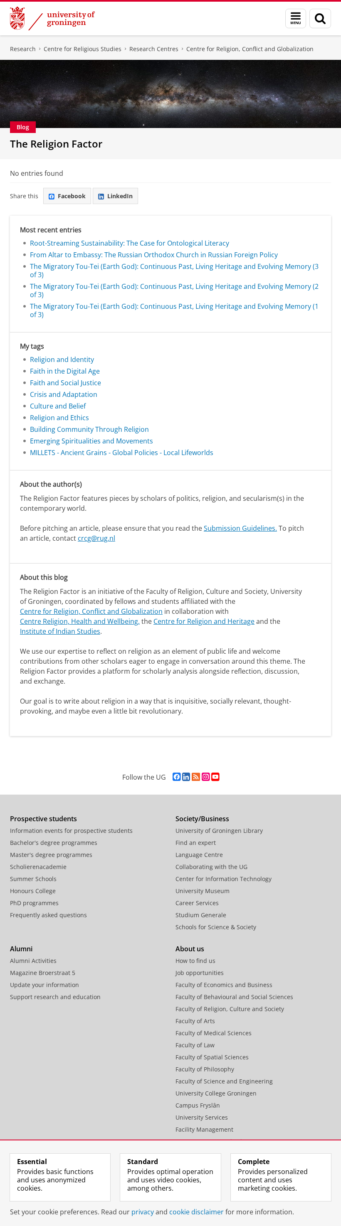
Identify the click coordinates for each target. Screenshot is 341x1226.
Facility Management (204, 1129)
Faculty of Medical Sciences (213, 1033)
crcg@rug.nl (96, 538)
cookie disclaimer (196, 1212)
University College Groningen (216, 1093)
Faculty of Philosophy (204, 1069)
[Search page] (320, 18)
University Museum (202, 891)
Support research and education (55, 997)
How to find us (195, 961)
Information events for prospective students (71, 831)
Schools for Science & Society (215, 927)
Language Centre (199, 855)
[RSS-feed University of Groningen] (196, 777)
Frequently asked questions (48, 915)
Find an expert (195, 843)
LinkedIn (120, 196)
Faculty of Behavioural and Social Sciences (234, 997)
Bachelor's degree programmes (53, 843)
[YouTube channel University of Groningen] (215, 777)
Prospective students (43, 819)
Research (23, 49)
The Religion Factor (56, 143)
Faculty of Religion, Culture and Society (229, 1009)
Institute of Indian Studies (60, 631)
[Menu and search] (296, 18)
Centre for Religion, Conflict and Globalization (250, 49)
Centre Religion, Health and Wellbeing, (80, 621)
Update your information (44, 985)
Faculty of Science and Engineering (224, 1081)
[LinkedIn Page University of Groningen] (186, 777)
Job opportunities (199, 973)
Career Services (197, 903)
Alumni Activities (33, 961)
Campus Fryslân (197, 1105)
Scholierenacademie (38, 867)
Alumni (21, 949)
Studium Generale (200, 915)
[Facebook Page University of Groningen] (176, 777)
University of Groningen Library (219, 831)
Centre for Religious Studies (82, 49)
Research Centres (153, 49)
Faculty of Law (195, 1045)
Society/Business (202, 819)
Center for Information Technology (223, 879)
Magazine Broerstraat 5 (42, 973)
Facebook (72, 196)
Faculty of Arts (195, 1021)
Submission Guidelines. (240, 528)
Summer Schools (33, 879)
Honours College (33, 891)
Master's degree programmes (51, 855)
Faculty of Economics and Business (223, 985)
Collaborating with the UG (211, 867)
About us (189, 949)
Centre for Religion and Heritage (204, 621)
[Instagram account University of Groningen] (206, 777)
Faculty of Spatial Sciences (212, 1057)
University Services (201, 1117)
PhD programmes (34, 903)
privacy (142, 1212)
